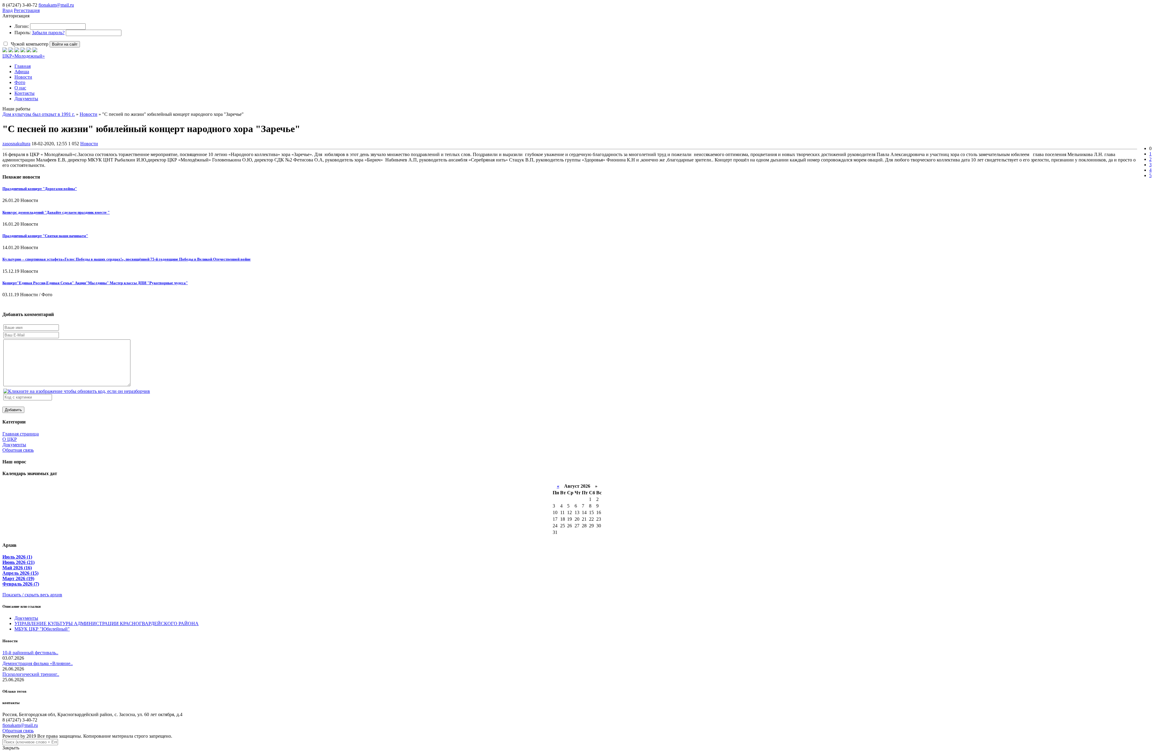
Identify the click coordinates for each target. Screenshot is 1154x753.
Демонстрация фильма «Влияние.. (37, 663)
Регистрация (27, 10)
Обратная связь (18, 450)
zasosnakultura (16, 143)
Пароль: (22, 32)
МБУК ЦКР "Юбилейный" (42, 628)
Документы (14, 444)
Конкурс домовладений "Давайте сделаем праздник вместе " (56, 212)
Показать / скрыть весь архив (32, 594)
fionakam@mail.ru (56, 5)
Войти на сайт (65, 44)
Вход (7, 10)
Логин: (21, 26)
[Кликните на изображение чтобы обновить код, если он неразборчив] (76, 391)
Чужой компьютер (29, 44)
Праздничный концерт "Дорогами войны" (39, 188)
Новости (89, 143)
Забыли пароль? (48, 32)
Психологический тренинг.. (30, 674)
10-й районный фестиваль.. (30, 652)
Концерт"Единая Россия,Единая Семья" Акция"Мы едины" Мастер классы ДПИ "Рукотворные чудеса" (95, 283)
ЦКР (23, 56)
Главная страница (20, 433)
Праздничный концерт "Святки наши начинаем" (45, 235)
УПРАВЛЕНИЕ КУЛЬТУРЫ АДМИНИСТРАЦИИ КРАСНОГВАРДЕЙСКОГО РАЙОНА (106, 623)
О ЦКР (9, 439)
